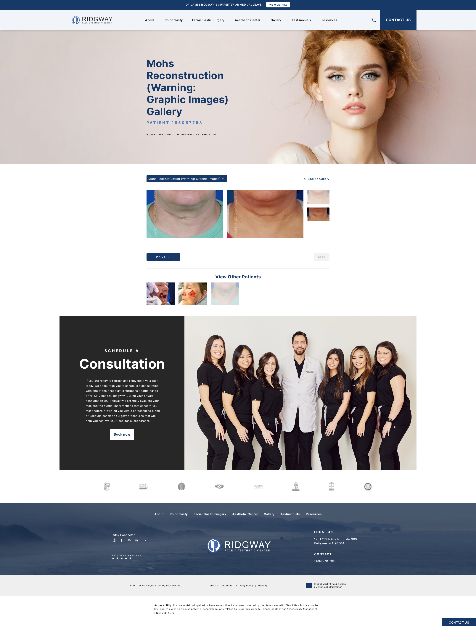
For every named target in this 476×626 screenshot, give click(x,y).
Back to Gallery (318, 178)
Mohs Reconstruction (196, 134)
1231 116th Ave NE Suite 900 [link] (335, 541)
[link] (374, 20)
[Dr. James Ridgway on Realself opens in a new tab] (143, 540)
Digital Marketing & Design (330, 585)
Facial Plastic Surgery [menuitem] (208, 20)
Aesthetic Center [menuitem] (247, 20)
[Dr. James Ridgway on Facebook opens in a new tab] (121, 540)
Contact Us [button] (459, 622)
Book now (122, 434)
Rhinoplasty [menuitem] (174, 20)
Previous (163, 257)
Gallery (166, 134)
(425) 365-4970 (164, 612)
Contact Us (398, 20)
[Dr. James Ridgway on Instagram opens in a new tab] (114, 540)
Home (151, 134)
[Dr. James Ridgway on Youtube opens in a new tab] (129, 540)
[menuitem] (114, 540)
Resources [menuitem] (329, 20)
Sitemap (263, 585)
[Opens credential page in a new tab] (106, 486)
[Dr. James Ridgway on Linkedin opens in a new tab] (136, 540)
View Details (278, 4)
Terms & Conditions (220, 585)
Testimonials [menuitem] (301, 20)
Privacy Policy (245, 585)
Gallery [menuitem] (276, 20)
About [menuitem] (150, 20)
